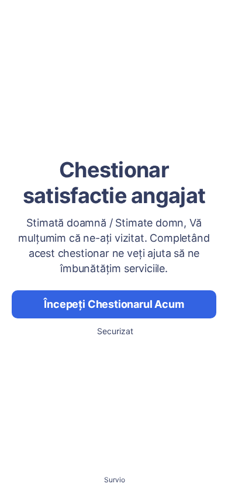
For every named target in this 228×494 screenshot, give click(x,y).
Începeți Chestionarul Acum (114, 304)
